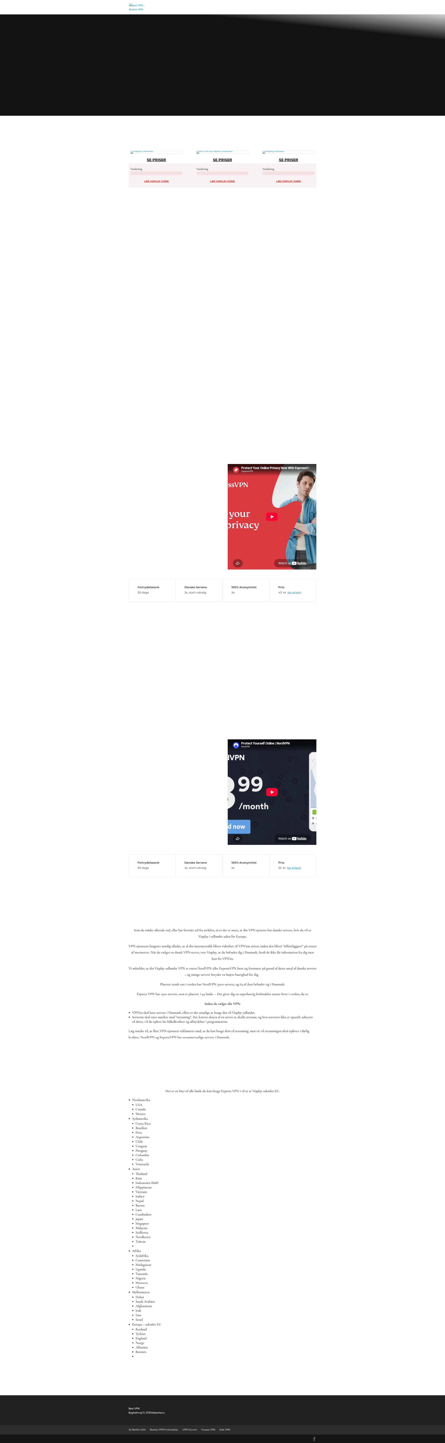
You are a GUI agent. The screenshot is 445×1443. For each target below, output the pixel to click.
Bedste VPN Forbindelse (164, 1429)
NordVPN (180, 74)
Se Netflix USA (137, 1429)
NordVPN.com (156, 650)
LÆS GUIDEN (140, 96)
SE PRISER (156, 160)
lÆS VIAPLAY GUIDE (156, 181)
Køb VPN (225, 1429)
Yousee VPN (208, 1429)
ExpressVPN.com (174, 459)
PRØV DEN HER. (146, 468)
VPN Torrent (189, 1429)
